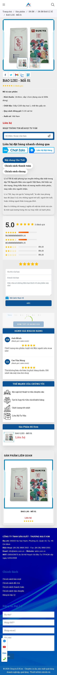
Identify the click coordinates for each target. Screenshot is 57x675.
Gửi (8, 656)
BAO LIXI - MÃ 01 (23, 433)
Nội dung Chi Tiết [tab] (15, 160)
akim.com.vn (40, 551)
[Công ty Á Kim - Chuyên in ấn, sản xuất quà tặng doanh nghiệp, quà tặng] (28, 4)
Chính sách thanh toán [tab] (18, 165)
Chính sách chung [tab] (15, 171)
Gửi (28, 303)
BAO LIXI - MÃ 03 (28, 511)
